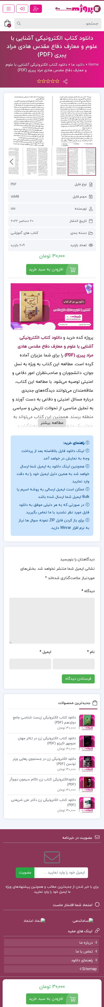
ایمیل (45, 652)
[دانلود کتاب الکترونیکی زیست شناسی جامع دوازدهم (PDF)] (85, 722)
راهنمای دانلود (82, 960)
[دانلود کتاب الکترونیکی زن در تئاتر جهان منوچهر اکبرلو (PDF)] (85, 743)
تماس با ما (84, 951)
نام (91, 652)
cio (13, 208)
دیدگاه (88, 591)
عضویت (25, 872)
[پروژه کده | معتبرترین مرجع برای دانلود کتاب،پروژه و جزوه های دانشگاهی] (78, 8)
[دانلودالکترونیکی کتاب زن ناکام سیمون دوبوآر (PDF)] (85, 784)
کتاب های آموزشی (24, 233)
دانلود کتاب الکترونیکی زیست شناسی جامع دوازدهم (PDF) (44, 720)
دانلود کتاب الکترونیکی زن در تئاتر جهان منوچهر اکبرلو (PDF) (47, 741)
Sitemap (89, 969)
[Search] (19, 23)
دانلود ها (78, 64)
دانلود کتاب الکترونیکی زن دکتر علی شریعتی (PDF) (43, 803)
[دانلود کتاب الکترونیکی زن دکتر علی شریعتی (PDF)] (85, 804)
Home (94, 64)
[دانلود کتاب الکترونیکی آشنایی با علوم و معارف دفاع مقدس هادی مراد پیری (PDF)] (52, 121)
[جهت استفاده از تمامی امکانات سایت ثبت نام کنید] (36, 9)
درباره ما (86, 942)
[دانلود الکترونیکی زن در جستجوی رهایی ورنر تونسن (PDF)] (85, 763)
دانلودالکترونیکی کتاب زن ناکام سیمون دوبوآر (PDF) (43, 782)
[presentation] (11, 161)
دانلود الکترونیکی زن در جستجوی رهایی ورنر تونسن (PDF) (44, 762)
